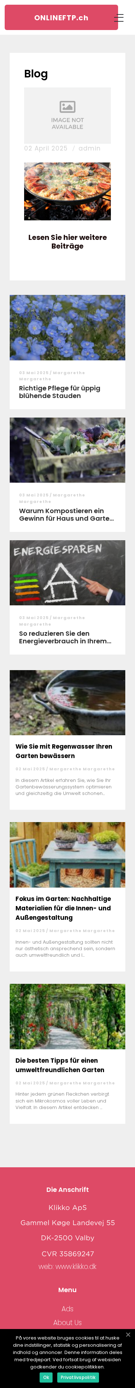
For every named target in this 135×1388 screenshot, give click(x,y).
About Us (67, 1323)
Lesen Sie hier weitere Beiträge (67, 241)
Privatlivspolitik (78, 1377)
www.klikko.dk (75, 1266)
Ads (67, 1309)
